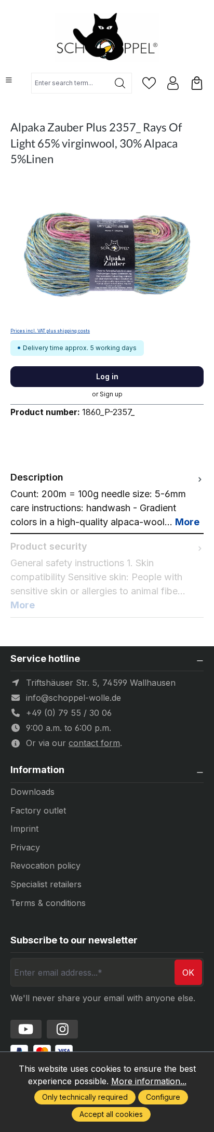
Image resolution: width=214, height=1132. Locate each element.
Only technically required (85, 1097)
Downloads (32, 792)
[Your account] (173, 83)
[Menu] (8, 80)
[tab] (107, 499)
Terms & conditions (48, 903)
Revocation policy (45, 865)
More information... (148, 1081)
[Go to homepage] (107, 37)
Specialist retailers (46, 884)
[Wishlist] (149, 83)
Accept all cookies (111, 1114)
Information (37, 770)
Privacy (25, 847)
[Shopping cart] (197, 83)
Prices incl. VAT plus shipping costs (50, 331)
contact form (94, 743)
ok (188, 972)
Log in (107, 376)
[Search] (120, 83)
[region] (107, 251)
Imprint (24, 828)
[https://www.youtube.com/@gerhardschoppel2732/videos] (26, 1029)
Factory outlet (38, 810)
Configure (163, 1097)
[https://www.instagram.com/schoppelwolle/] (62, 1029)
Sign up (111, 394)
